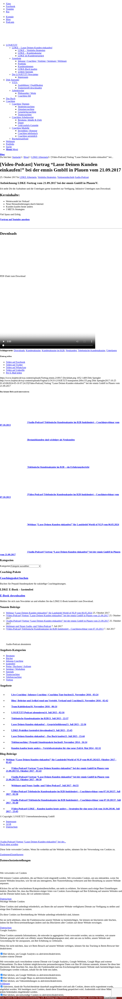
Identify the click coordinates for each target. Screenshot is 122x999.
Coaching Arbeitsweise (23, 117)
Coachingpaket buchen (14, 578)
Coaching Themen (20, 104)
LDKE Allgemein (28, 177)
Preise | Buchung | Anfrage (18, 666)
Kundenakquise (33, 350)
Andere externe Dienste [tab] (11, 956)
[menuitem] (64, 16)
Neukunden (71, 350)
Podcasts (10, 22)
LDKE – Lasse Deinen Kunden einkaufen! (32, 47)
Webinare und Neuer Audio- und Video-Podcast (28, 626)
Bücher (9, 658)
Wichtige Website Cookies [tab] (12, 901)
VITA (15, 82)
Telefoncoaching (14, 677)
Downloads (19, 350)
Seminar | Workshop (15, 669)
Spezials (10, 671)
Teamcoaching (13, 674)
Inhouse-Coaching (14, 661)
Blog (8, 19)
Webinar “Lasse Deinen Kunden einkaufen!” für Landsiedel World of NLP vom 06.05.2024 (49, 613)
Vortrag (9, 679)
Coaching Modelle (20, 128)
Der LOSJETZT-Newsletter (25, 74)
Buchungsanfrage (20, 138)
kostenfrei (10, 663)
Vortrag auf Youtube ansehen (15, 219)
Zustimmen (5, 854)
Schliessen (5, 983)
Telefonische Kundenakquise (91, 350)
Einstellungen (17, 854)
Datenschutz (6, 899)
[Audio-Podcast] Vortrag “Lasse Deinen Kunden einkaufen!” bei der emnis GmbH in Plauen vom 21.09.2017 (57, 621)
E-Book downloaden (12, 595)
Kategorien (5, 566)
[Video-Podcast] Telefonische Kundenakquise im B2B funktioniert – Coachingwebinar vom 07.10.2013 (55, 629)
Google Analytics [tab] (8, 930)
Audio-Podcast (82, 177)
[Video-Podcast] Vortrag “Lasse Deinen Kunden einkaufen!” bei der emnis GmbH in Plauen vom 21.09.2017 (57, 615)
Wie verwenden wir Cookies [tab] (13, 873)
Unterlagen (111, 350)
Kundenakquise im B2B (53, 350)
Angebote (16, 58)
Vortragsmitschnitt (65, 177)
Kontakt (10, 16)
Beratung (10, 655)
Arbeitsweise (18, 90)
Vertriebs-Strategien (47, 177)
